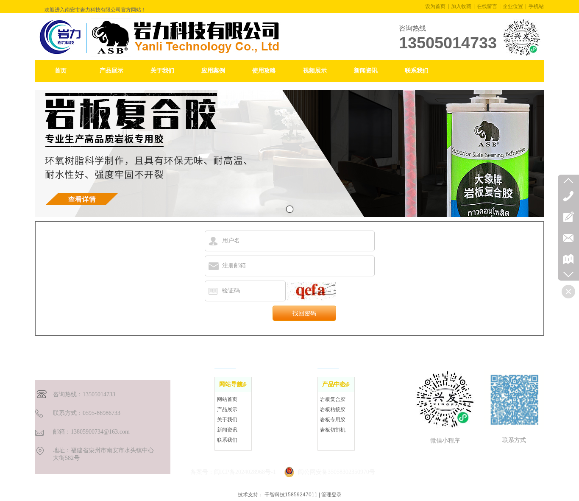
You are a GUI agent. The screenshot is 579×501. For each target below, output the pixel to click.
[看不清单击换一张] (311, 291)
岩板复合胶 (332, 399)
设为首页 (435, 6)
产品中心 (334, 384)
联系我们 (227, 440)
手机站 (536, 6)
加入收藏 (461, 6)
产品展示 (227, 409)
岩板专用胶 (332, 420)
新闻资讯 (227, 430)
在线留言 (487, 6)
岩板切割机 (332, 430)
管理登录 (331, 495)
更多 (242, 384)
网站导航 (231, 384)
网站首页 (227, 399)
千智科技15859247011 (290, 495)
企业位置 (513, 6)
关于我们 (227, 420)
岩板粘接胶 (332, 409)
